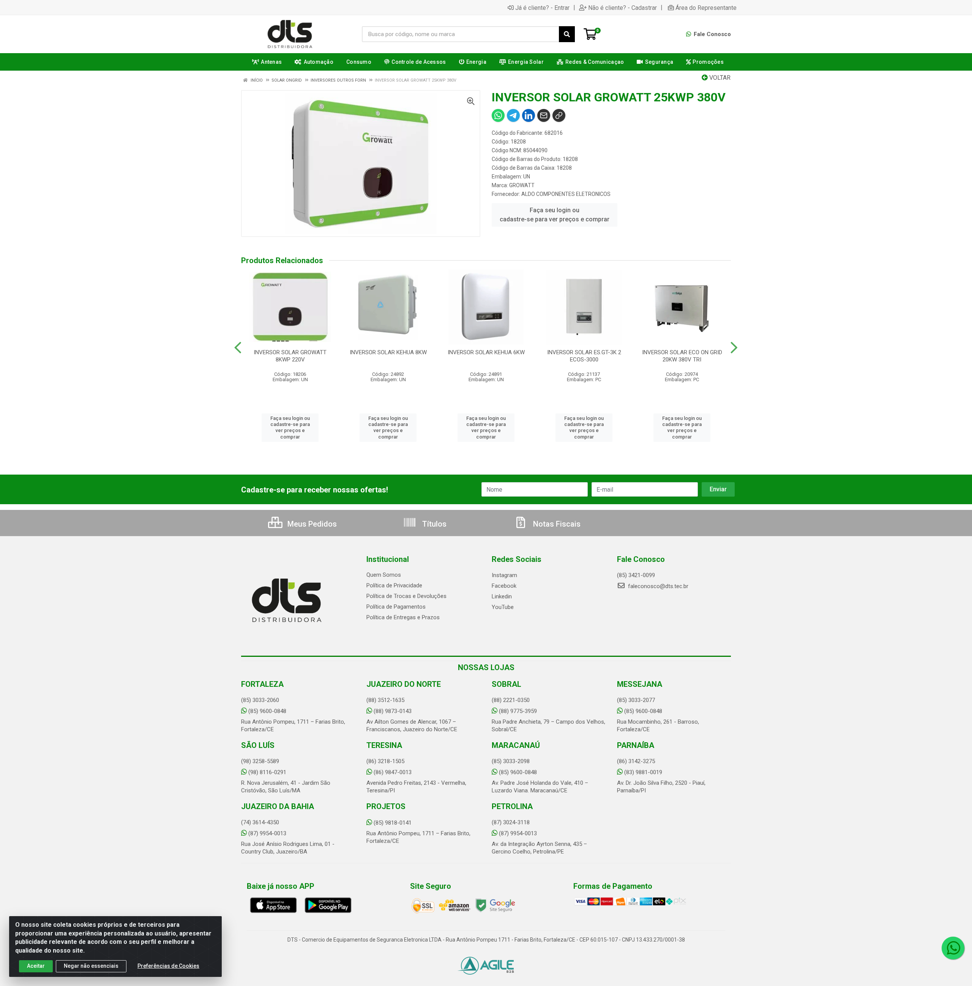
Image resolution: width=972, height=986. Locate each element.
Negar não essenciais (91, 966)
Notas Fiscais (556, 523)
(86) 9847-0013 (393, 772)
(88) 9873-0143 (393, 711)
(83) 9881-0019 (643, 772)
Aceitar (36, 966)
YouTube (503, 607)
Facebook (504, 585)
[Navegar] (238, 347)
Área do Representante (706, 8)
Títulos (433, 523)
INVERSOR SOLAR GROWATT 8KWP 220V (290, 356)
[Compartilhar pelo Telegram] (513, 115)
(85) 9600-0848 (267, 711)
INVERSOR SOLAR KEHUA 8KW (388, 352)
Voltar (719, 77)
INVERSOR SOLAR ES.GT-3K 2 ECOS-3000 (584, 356)
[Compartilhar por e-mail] (543, 115)
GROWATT (522, 185)
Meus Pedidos (311, 523)
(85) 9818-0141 (393, 822)
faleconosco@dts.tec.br (657, 586)
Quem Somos (383, 574)
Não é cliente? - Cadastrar (622, 8)
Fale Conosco (711, 34)
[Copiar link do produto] (558, 115)
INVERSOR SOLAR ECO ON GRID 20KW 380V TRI (682, 356)
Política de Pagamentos (396, 606)
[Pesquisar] (567, 34)
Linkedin (502, 596)
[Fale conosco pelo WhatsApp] (953, 948)
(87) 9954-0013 (267, 833)
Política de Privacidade (394, 585)
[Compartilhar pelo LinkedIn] (528, 115)
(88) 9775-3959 (518, 711)
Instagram (504, 575)
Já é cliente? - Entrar (542, 8)
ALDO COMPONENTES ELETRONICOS (566, 194)
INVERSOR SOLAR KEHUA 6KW (486, 352)
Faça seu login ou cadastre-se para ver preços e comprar (554, 215)
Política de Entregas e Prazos (403, 617)
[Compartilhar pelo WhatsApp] (498, 115)
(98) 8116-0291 (267, 772)
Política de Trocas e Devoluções (406, 596)
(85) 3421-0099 (636, 575)
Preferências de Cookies (168, 966)
